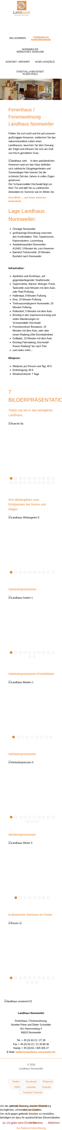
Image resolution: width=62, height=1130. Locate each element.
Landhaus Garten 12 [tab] (35, 657)
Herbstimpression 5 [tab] (35, 817)
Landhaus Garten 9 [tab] (49, 653)
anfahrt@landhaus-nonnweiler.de (35, 1051)
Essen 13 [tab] (35, 978)
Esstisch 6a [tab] (35, 479)
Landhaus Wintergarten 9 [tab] (49, 572)
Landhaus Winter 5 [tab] (35, 898)
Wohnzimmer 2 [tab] (49, 479)
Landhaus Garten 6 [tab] (35, 653)
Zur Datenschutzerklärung (31, 1128)
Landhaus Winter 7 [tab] (49, 898)
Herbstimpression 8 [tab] (49, 817)
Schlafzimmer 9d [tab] (35, 483)
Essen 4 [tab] (49, 978)
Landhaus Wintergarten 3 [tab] (35, 572)
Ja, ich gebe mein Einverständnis (22, 1122)
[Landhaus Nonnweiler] (21, 8)
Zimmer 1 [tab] (49, 483)
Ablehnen (54, 1122)
